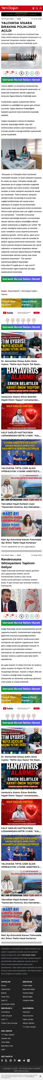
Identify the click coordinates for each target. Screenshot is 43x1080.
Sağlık (19, 19)
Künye (3, 985)
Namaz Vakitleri (28, 1023)
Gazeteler (26, 1012)
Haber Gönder (28, 1019)
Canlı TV (4, 1019)
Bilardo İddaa (27, 997)
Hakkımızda (5, 989)
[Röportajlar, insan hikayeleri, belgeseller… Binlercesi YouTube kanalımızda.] (21, 315)
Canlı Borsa (5, 1012)
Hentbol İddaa (28, 993)
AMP (3, 1050)
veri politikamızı (29, 1076)
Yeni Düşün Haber (7, 19)
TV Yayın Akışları (29, 1027)
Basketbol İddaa (29, 989)
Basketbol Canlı (7, 1046)
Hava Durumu (28, 1016)
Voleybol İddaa (28, 1000)
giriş (22, 547)
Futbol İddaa (27, 985)
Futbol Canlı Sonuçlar (9, 1023)
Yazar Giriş (5, 997)
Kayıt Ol (4, 1000)
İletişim (3, 993)
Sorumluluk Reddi (8, 1004)
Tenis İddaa (5, 1042)
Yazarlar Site (6, 1038)
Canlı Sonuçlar (6, 1016)
